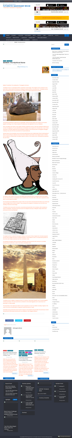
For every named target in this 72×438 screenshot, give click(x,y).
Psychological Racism (23, 354)
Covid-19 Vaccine (55, 185)
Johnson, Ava (55, 230)
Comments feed (55, 329)
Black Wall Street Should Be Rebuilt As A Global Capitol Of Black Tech (10, 354)
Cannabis (54, 170)
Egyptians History (10, 324)
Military (53, 250)
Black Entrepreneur (56, 160)
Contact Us (34, 39)
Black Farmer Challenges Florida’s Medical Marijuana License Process (60, 52)
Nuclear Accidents (56, 260)
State (20, 355)
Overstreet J (54, 262)
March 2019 (54, 135)
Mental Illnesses (62, 391)
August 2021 (54, 108)
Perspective (50, 35)
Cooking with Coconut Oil (57, 179)
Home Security (55, 224)
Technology (24, 37)
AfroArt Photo (55, 148)
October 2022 (55, 79)
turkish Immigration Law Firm (58, 69)
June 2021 (54, 112)
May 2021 (54, 114)
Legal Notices (55, 236)
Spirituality (8, 37)
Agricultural (54, 150)
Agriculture (54, 152)
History (39, 35)
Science (54, 287)
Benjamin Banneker (44, 378)
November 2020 (55, 127)
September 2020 (55, 131)
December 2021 (55, 100)
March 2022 (54, 94)
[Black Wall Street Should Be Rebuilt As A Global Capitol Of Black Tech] (10, 344)
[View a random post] (68, 35)
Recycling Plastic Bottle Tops (58, 283)
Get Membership (26, 39)
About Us (20, 1)
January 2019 (54, 139)
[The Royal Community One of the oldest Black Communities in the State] (26, 345)
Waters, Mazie (55, 314)
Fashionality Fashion (56, 205)
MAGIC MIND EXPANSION (42, 37)
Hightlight (7, 399)
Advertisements (55, 146)
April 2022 (54, 92)
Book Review (54, 164)
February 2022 (55, 96)
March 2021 (54, 118)
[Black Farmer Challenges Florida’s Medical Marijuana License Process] (10, 406)
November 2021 (55, 102)
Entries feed (54, 327)
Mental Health (55, 248)
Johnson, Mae (55, 232)
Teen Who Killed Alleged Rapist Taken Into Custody (60, 55)
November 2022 (55, 77)
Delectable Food (55, 191)
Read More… (15, 373)
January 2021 (54, 122)
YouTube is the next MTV (57, 60)
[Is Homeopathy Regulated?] (57, 397)
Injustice (54, 226)
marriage (54, 242)
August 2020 (54, 133)
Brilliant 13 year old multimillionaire (60, 70)
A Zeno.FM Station (37, 14)
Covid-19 (54, 183)
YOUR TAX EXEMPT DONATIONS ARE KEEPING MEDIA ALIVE (59, 58)
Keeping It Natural (55, 234)
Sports (53, 291)
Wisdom (54, 316)
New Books (54, 256)
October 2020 (55, 129)
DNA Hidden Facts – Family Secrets (59, 193)
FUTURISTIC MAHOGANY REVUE (16, 6)
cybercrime (54, 189)
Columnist (13, 35)
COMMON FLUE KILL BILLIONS (10, 378)
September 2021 (55, 106)
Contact (15, 1)
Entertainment (28, 35)
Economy (54, 195)
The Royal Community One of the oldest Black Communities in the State (25, 359)
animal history (55, 154)
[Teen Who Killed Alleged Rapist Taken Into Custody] (10, 421)
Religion (53, 285)
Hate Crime (54, 217)
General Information (28, 350)
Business (8, 35)
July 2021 (54, 110)
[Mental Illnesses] (57, 392)
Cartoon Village (55, 172)
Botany (53, 166)
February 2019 (55, 137)
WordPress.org (55, 331)
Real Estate (30, 354)
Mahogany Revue (8, 64)
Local (23, 352)
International (54, 228)
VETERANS (54, 309)
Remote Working (55, 62)
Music (53, 252)
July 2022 (54, 86)
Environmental (21, 350)
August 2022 (54, 84)
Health (34, 35)
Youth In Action (55, 318)
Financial (54, 207)
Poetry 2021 (54, 273)
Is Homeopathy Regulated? (62, 397)
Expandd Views (32, 37)
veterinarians (54, 312)
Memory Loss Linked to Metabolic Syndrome (40, 352)
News (44, 35)
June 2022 (54, 88)
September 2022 (55, 81)
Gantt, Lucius (54, 213)
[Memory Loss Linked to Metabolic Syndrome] (41, 344)
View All (15, 399)
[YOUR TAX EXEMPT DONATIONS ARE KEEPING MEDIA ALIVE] (23, 403)
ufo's (53, 305)
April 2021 (54, 116)
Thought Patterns (55, 301)
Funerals (54, 211)
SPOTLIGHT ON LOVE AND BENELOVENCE (59, 295)
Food (53, 209)
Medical (53, 244)
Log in (53, 325)
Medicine (54, 246)
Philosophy (54, 267)
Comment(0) (15, 64)
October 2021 (55, 104)
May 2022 (54, 90)
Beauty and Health (56, 156)
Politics (56, 35)
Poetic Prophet (55, 269)
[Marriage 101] (57, 387)
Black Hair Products (56, 162)
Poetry (53, 271)
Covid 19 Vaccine (55, 181)
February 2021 (55, 120)
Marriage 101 (61, 386)
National (54, 254)
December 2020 (55, 124)
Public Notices (16, 37)
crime (53, 187)
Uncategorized (9, 60)
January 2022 (55, 98)
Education (21, 35)
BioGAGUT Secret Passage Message (13, 39)
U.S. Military (54, 303)
